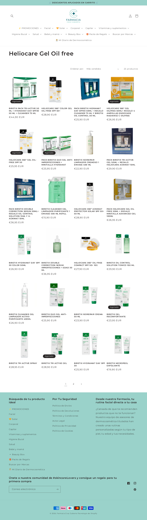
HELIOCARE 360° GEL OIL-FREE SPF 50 (22, 161)
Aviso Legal (58, 421)
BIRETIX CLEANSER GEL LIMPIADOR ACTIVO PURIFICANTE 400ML (21, 316)
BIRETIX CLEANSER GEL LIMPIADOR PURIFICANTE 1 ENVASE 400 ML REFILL (55, 211)
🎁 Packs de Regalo (19, 459)
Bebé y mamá (16, 449)
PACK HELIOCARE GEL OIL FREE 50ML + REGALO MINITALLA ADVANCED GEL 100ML (121, 212)
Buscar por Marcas (19, 464)
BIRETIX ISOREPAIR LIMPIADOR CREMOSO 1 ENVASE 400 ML (86, 162)
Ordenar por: (77, 69)
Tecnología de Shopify (87, 513)
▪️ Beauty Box (16, 454)
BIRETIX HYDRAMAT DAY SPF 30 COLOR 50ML (24, 264)
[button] (12, 16)
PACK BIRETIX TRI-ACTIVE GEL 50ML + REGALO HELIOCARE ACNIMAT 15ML (121, 162)
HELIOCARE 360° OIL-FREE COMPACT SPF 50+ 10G (88, 264)
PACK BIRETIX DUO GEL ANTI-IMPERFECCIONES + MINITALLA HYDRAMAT (57, 162)
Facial (12, 414)
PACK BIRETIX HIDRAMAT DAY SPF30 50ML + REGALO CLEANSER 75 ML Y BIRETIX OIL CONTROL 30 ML (88, 112)
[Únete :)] (57, 489)
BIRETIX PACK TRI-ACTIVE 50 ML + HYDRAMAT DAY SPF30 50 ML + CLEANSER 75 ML (24, 110)
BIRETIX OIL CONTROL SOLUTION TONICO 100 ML (120, 264)
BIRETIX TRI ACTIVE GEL (54, 363)
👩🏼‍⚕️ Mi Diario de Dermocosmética (27, 469)
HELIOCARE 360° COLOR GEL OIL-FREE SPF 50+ (56, 109)
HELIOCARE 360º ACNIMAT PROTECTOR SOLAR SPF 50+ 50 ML (89, 211)
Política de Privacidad (64, 426)
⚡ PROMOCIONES (19, 409)
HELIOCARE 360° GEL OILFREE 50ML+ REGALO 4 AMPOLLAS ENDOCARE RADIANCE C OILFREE (121, 112)
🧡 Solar (13, 419)
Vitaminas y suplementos (22, 434)
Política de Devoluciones (65, 411)
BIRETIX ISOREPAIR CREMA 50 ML (88, 315)
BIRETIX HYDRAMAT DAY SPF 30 (89, 364)
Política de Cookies (62, 431)
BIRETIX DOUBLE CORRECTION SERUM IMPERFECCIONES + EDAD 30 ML (56, 266)
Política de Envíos (62, 405)
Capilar (13, 429)
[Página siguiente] (81, 384)
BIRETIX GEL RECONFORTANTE (116, 315)
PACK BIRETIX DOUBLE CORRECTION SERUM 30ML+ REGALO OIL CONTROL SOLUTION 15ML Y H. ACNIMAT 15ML (24, 214)
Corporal (13, 424)
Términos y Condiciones (65, 416)
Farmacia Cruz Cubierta (67, 513)
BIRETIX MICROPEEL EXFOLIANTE (117, 364)
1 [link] (65, 384)
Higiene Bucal (16, 439)
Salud (12, 444)
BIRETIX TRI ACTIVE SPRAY (23, 363)
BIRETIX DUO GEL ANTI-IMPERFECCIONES (54, 315)
